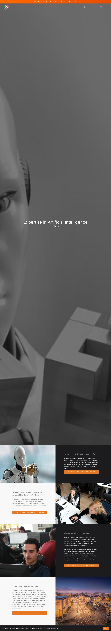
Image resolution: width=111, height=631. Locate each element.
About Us (16, 7)
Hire (51, 7)
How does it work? (34, 7)
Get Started (88, 7)
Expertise (24, 7)
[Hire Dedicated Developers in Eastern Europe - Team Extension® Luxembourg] (7, 7)
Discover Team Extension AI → (69, 1)
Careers (45, 7)
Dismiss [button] (106, 628)
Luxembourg (106, 7)
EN (96, 7)
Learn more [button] (54, 628)
